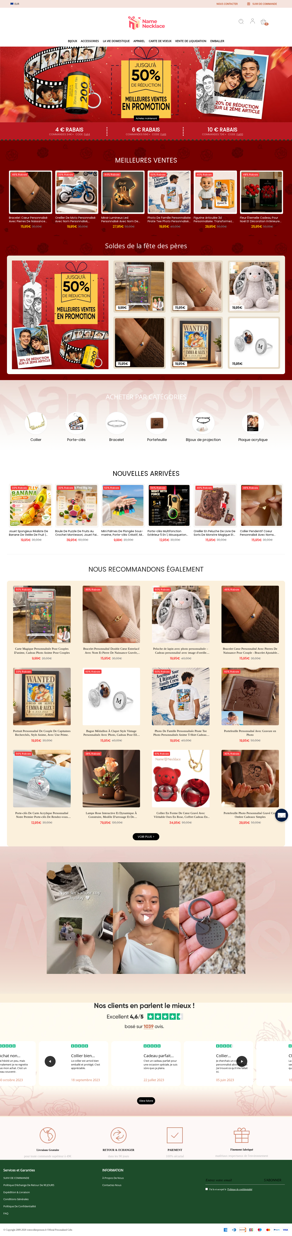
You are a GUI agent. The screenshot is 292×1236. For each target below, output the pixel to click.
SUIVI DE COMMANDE (16, 1178)
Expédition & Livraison (16, 1192)
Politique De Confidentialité (19, 1206)
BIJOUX (72, 41)
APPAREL (139, 41)
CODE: (82, 134)
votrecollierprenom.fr (37, 1229)
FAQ (5, 1213)
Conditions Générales (16, 1199)
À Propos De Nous (113, 1178)
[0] (263, 21)
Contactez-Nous (111, 1185)
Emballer (217, 41)
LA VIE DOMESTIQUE (116, 41)
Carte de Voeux (160, 41)
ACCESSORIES (90, 41)
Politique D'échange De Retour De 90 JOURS (28, 1185)
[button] (50, 1061)
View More (146, 1101)
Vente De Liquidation (190, 41)
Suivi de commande (264, 4)
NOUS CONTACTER (227, 4)
